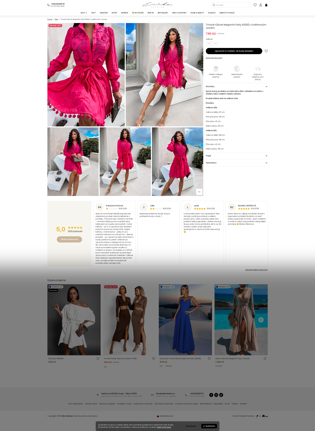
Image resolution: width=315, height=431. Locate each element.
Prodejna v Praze (124, 403)
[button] (261, 320)
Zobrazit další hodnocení (256, 270)
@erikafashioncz (221, 395)
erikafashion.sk (166, 416)
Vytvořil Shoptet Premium (243, 416)
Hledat (214, 5)
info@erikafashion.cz (165, 393)
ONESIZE (168, 366)
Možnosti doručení (214, 58)
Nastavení (191, 426)
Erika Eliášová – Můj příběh (211, 403)
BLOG (227, 403)
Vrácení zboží (91, 403)
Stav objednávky (75, 403)
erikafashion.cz (211, 395)
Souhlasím (210, 426)
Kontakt (243, 403)
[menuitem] (84, 13)
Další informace (164, 427)
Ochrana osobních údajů (186, 403)
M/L (105, 367)
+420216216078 (57, 4)
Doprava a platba (107, 403)
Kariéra (235, 403)
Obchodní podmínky (163, 403)
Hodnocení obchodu (143, 403)
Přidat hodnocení (69, 239)
